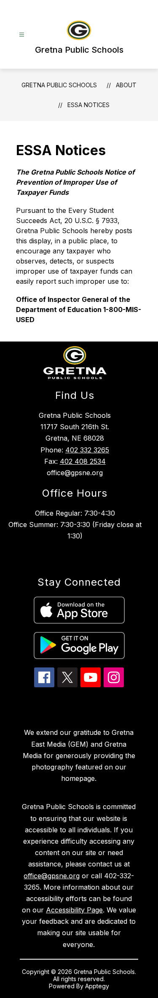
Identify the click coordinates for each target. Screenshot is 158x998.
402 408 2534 (83, 461)
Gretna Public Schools (59, 85)
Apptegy (97, 986)
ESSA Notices (88, 104)
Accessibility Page (74, 910)
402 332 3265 (87, 450)
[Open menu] (22, 35)
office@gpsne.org (52, 876)
